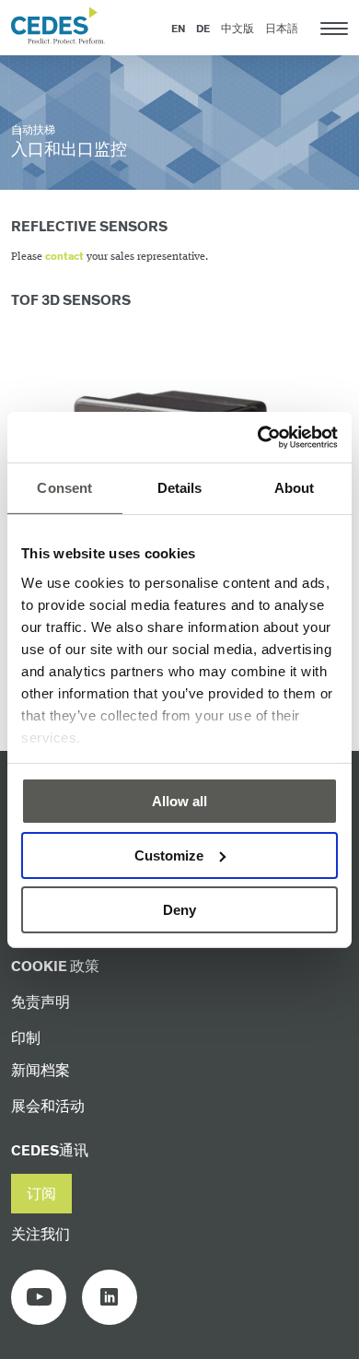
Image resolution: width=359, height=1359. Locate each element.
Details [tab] (180, 488)
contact (64, 257)
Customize (168, 855)
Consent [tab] (64, 488)
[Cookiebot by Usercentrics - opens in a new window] (258, 437)
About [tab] (294, 488)
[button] (41, 1193)
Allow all (179, 801)
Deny (179, 909)
